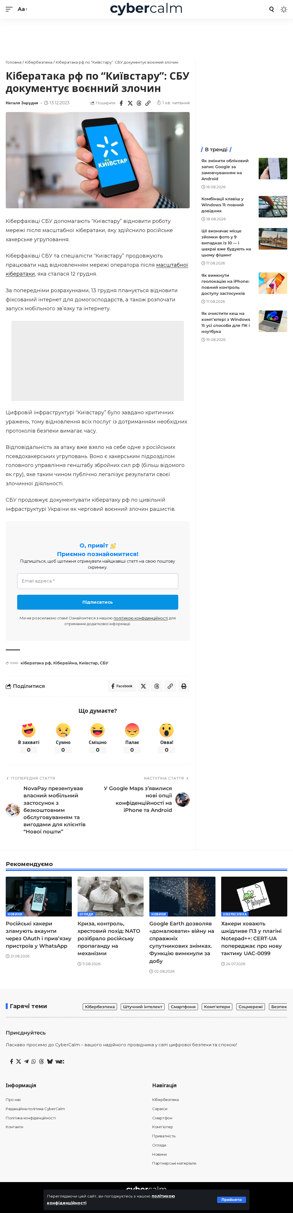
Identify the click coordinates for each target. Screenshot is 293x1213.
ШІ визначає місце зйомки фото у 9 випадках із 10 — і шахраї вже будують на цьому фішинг (226, 243)
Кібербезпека (235, 914)
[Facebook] (12, 1061)
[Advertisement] (146, 36)
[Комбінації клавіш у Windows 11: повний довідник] (273, 206)
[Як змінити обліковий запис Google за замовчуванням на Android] (273, 168)
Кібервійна (65, 663)
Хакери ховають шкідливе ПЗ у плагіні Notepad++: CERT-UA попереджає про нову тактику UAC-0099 (251, 938)
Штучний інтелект (142, 1006)
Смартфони (183, 1006)
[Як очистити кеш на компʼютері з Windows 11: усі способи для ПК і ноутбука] (273, 321)
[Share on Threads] (139, 103)
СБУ (104, 663)
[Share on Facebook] (121, 103)
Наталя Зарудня (22, 103)
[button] (231, 1200)
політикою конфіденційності (141, 618)
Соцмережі (251, 1006)
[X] (19, 1061)
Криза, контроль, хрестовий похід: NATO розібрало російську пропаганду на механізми (109, 938)
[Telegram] (26, 1061)
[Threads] (41, 1061)
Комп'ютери (217, 1006)
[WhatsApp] (33, 1061)
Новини (15, 914)
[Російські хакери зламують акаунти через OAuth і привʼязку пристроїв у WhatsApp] (39, 896)
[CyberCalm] (146, 9)
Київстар (88, 663)
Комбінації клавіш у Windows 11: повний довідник (222, 204)
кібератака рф (36, 663)
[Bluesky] (49, 1061)
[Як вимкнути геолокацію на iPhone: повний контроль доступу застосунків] (273, 283)
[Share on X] (130, 103)
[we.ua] (60, 1061)
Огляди (86, 914)
